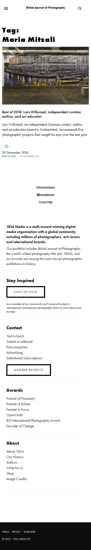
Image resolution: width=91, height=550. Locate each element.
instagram (47, 187)
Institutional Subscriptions (24, 358)
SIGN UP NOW (26, 292)
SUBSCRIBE (29, 531)
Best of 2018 (9, 156)
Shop (10, 473)
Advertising (14, 352)
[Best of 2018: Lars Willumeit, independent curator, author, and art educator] (45, 76)
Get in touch (15, 336)
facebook (47, 195)
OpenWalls (14, 414)
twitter (46, 202)
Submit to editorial (19, 341)
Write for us (14, 467)
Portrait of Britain (18, 403)
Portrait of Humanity (20, 398)
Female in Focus (17, 409)
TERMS (5, 531)
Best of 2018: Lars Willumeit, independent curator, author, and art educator (42, 114)
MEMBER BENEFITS (29, 370)
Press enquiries (17, 347)
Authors (11, 462)
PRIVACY (16, 531)
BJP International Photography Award (33, 420)
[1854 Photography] (45, 8)
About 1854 (15, 451)
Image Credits (16, 478)
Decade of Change (20, 425)
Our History (14, 456)
